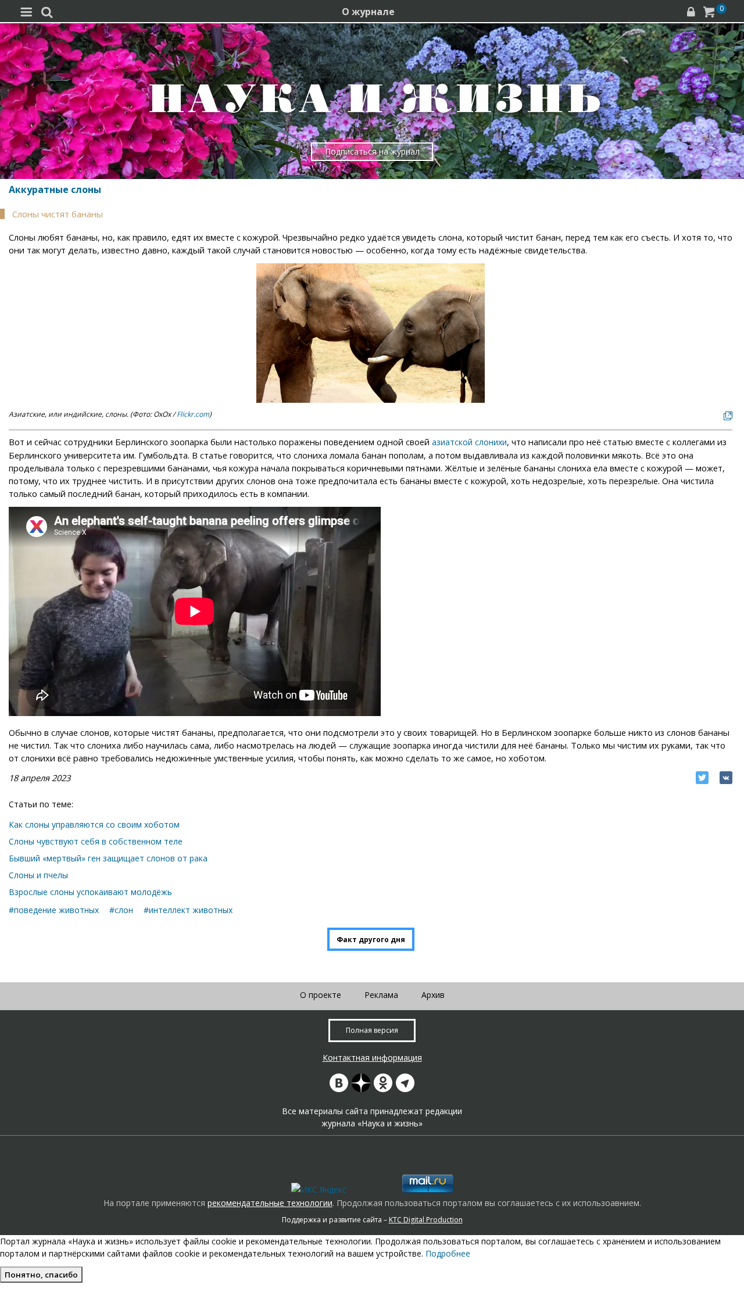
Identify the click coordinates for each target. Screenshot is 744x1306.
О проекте (320, 994)
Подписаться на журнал (372, 151)
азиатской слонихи (469, 442)
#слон (121, 909)
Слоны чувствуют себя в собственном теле (96, 841)
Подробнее (447, 1253)
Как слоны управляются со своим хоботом (94, 824)
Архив (433, 994)
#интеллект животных (188, 909)
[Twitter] (702, 777)
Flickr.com (193, 414)
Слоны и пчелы (38, 875)
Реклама (381, 994)
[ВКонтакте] (726, 777)
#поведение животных (54, 909)
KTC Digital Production (426, 1220)
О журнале (368, 11)
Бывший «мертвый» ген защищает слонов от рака (108, 858)
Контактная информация (372, 1057)
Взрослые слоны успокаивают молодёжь (90, 891)
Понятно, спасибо (41, 1274)
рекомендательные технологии (270, 1202)
